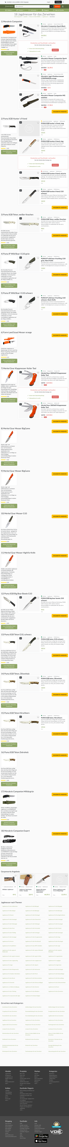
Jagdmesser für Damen (8, 915)
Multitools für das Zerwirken (9, 1039)
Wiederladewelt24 (9, 1081)
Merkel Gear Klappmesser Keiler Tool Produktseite (9, 400)
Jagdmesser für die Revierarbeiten (33, 978)
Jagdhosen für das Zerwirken (9, 1020)
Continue (58, 2)
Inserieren (57, 6)
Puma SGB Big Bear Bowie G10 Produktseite (9, 626)
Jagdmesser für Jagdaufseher (55, 956)
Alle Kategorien (18, 16)
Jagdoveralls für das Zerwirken (9, 1024)
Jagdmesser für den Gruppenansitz (33, 937)
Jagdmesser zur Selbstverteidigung (10, 987)
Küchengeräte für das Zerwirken (56, 1024)
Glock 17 (22, 1077)
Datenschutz (37, 1126)
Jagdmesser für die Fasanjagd (55, 924)
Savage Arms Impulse (25, 1083)
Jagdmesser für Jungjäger (54, 960)
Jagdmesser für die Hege (54, 937)
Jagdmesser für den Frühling (9, 932)
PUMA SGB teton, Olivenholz (51, 678)
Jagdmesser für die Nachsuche (32, 969)
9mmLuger (8, 1098)
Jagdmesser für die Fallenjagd (32, 924)
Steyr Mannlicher (38, 1078)
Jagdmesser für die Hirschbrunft (33, 941)
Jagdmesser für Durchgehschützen (56, 915)
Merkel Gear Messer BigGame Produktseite (9, 463)
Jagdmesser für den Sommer (32, 987)
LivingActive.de (9, 1077)
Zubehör (25, 16)
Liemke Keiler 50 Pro (25, 1078)
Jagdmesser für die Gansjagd (9, 937)
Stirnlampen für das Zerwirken (9, 1051)
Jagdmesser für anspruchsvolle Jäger (11, 995)
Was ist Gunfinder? (60, 10)
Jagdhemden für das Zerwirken (55, 1015)
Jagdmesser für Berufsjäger (9, 910)
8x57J (6, 1097)
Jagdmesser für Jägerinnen (54, 965)
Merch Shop (23, 1138)
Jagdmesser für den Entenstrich (33, 919)
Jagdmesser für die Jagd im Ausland (11, 956)
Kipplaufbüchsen (53, 1075)
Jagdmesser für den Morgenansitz (10, 969)
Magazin (46, 10)
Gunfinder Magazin (24, 1131)
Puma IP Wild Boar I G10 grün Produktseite (9, 285)
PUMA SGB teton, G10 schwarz (52, 639)
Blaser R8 (22, 1073)
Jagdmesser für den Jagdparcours (33, 960)
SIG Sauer (36, 1075)
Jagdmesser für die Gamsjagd (55, 932)
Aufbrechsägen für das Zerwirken (33, 1007)
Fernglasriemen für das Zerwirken (56, 1011)
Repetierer (51, 1073)
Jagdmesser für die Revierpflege (56, 978)
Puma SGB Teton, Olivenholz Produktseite (9, 705)
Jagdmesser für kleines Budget (32, 995)
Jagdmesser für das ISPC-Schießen (33, 945)
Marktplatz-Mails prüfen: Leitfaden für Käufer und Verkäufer (26, 1095)
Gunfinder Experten (24, 1128)
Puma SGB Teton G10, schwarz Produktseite (9, 666)
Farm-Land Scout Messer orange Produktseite (9, 360)
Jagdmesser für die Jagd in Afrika (33, 956)
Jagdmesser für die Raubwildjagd (56, 973)
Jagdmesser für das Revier (8, 978)
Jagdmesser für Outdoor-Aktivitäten (11, 973)
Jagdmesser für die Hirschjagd (55, 941)
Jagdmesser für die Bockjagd (55, 910)
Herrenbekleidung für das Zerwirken (34, 1015)
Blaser (36, 1077)
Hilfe (21, 1123)
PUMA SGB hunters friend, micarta (53, 173)
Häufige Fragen (38, 1131)
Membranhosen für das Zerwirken (10, 1033)
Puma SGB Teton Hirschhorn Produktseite (9, 744)
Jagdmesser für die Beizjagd (32, 906)
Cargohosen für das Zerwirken (9, 1011)
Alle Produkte (8, 1126)
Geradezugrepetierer (54, 1081)
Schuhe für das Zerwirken (31, 1045)
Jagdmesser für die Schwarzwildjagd (34, 982)
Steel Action (37, 1080)
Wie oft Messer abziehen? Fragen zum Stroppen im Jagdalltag (26, 1106)
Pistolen (51, 1080)
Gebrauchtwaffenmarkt (11, 1136)
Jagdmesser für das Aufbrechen (10, 906)
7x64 (6, 1095)
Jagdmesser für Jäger (7, 965)
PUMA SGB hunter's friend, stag (52, 123)
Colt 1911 (22, 1080)
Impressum (37, 1130)
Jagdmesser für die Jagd (54, 945)
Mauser (36, 1073)
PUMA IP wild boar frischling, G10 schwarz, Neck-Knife (53, 299)
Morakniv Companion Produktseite (9, 53)
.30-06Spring (8, 1092)
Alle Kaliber (8, 1130)
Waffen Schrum (9, 1078)
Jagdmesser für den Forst (8, 928)
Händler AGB (37, 1125)
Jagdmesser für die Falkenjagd (9, 924)
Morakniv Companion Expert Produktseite (9, 864)
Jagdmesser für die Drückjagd (32, 915)
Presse (21, 1136)
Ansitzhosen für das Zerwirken (9, 1007)
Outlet (6, 1133)
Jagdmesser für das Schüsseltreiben (57, 982)
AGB (35, 1123)
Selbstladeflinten (53, 1077)
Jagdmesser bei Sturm (53, 987)
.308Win (7, 1090)
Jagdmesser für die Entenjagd (9, 919)
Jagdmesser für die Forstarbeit (32, 928)
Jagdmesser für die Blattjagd (32, 910)
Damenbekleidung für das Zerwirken (34, 1011)
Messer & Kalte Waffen (34, 16)
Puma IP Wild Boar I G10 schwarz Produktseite (9, 324)
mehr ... (7, 1083)
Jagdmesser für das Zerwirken (55, 991)
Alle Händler (8, 1128)
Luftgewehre (52, 1078)
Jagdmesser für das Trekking (9, 991)
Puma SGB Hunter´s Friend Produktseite (9, 152)
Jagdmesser (45, 16)
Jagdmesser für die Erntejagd (55, 919)
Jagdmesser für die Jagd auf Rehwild (34, 950)
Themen (7, 1131)
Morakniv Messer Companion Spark (54, 58)
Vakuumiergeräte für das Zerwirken (57, 1051)
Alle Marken (8, 1123)
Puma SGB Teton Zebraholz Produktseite (9, 784)
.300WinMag (8, 1093)
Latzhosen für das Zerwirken (55, 1029)
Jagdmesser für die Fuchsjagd (32, 932)
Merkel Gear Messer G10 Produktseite (9, 545)
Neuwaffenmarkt (9, 1135)
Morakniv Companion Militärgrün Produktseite (9, 823)
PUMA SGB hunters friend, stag (52, 141)
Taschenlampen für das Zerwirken (33, 1051)
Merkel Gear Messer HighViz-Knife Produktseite (9, 586)
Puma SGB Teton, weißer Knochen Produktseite (9, 246)
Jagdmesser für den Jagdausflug (10, 960)
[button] (62, 6)
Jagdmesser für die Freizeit (54, 928)
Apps (21, 1135)
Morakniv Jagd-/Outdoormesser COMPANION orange (52, 77)
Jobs (21, 1133)
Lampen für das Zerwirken (8, 1029)
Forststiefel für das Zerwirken (9, 1015)
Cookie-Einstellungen (39, 1128)
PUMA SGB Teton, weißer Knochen (53, 219)
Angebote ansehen (60, 111)
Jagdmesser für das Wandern (32, 991)
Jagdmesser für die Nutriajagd (55, 969)
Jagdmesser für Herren (7, 941)
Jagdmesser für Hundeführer (9, 945)
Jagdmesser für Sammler (8, 982)
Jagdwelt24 (8, 1073)
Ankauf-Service (23, 1130)
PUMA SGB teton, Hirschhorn (51, 718)
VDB (6, 1080)
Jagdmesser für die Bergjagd (55, 906)
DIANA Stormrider (24, 1081)
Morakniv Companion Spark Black (53, 26)
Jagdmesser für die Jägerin (31, 965)
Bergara (36, 1081)
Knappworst (8, 1075)
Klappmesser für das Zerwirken (32, 1024)
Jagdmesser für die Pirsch (31, 973)
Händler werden (24, 1125)
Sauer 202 (22, 1075)
